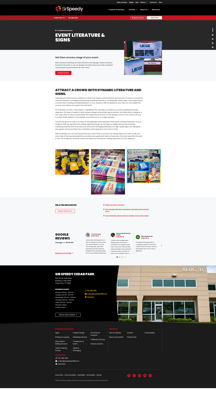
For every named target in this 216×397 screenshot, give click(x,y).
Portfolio (132, 10)
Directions (90, 297)
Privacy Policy (59, 375)
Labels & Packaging (77, 349)
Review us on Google (63, 253)
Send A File (154, 18)
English (131, 2)
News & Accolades (116, 337)
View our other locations (67, 315)
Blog (137, 2)
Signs (57, 333)
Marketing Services (80, 337)
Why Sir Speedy (115, 333)
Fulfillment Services (98, 339)
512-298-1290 (73, 18)
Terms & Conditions (70, 375)
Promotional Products (95, 334)
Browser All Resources (65, 211)
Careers (130, 333)
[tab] (117, 257)
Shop (160, 2)
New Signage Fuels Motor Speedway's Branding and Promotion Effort (127, 210)
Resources (156, 10)
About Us (143, 10)
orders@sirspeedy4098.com (97, 294)
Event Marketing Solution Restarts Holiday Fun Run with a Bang (126, 216)
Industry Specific (97, 344)
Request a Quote (138, 18)
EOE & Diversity (90, 375)
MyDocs (142, 2)
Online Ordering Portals (61, 349)
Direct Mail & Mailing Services (61, 342)
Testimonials (132, 337)
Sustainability (150, 333)
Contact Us (153, 2)
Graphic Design (78, 333)
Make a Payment (122, 2)
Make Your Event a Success (114, 205)
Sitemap (99, 375)
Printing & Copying (62, 337)
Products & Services (116, 10)
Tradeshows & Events (65, 30)
